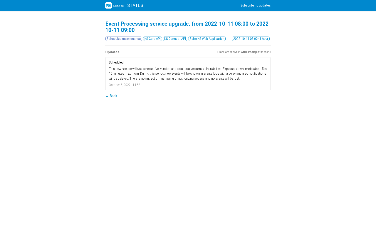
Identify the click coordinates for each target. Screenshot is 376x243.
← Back (111, 96)
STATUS (135, 5)
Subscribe (255, 5)
